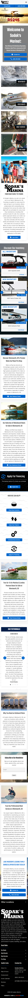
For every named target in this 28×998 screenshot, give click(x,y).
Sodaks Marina (19, 968)
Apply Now (15, 487)
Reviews (3, 982)
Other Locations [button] (7, 902)
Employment (4, 975)
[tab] (10, 684)
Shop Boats (7, 6)
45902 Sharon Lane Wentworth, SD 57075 (20, 972)
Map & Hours (4, 971)
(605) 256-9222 (19, 977)
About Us (3, 968)
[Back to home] (4, 2)
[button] (26, 2)
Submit (14, 775)
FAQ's (2, 985)
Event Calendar (5, 978)
